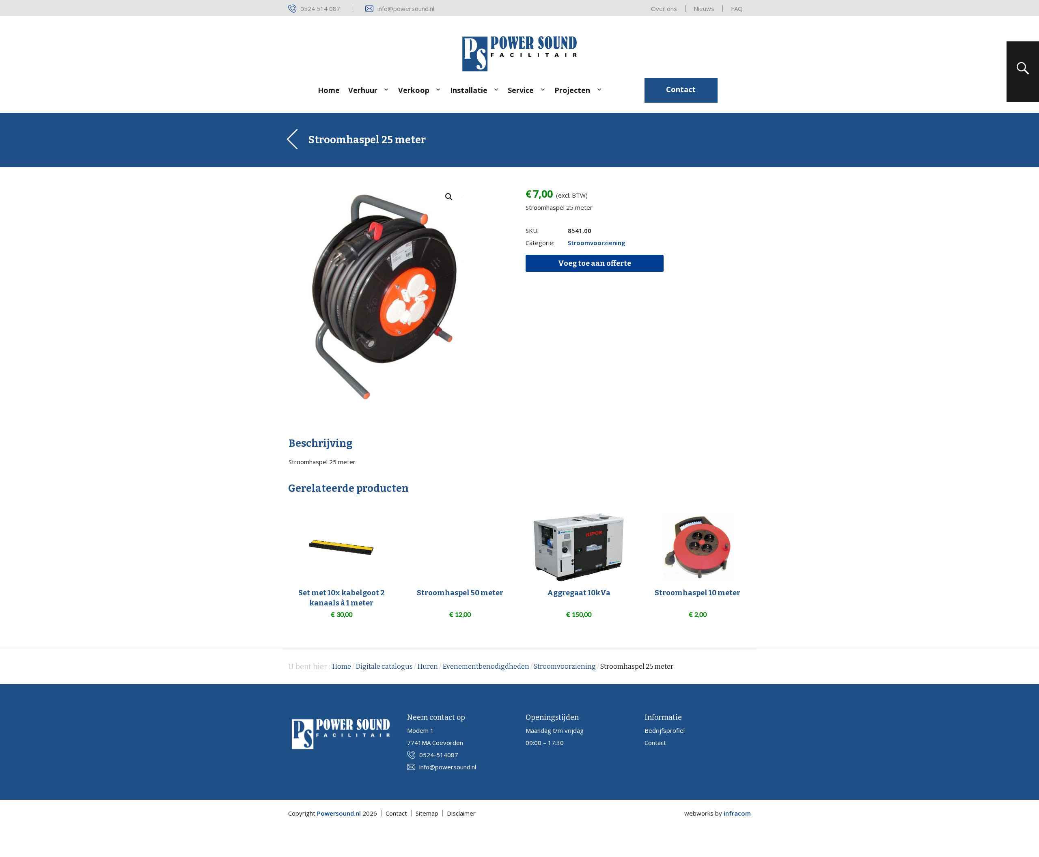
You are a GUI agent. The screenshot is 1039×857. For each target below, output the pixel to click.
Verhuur (362, 90)
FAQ (737, 8)
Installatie (468, 90)
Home (329, 90)
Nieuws (704, 8)
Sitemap (427, 813)
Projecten (572, 90)
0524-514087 (438, 755)
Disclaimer (461, 813)
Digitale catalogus (384, 666)
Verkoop (413, 90)
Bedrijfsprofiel (665, 730)
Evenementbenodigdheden (485, 666)
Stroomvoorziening (596, 243)
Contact (681, 89)
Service (521, 90)
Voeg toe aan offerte (594, 263)
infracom (737, 813)
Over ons (664, 8)
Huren (427, 666)
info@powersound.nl (405, 8)
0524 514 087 (320, 8)
